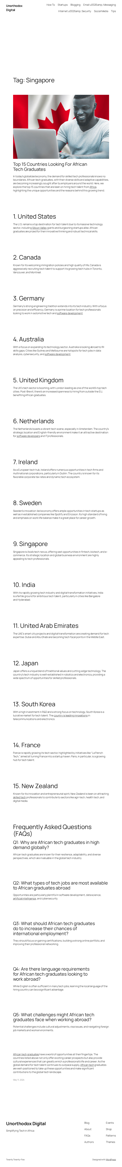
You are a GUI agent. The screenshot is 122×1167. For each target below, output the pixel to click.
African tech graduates (26, 1054)
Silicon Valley (39, 227)
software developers (28, 436)
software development (70, 313)
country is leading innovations (71, 715)
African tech (87, 1065)
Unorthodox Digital (14, 8)
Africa (93, 187)
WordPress (111, 1159)
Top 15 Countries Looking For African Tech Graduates (50, 167)
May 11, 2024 (19, 1079)
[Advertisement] (61, 47)
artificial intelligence (24, 898)
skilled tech (19, 797)
